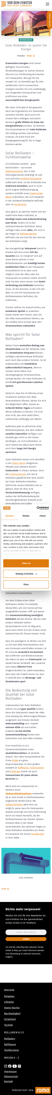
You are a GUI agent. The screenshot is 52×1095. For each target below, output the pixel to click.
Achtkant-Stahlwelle (30, 178)
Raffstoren (23, 767)
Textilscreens (37, 767)
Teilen (29, 56)
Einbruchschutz (18, 474)
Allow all (26, 563)
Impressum (10, 1071)
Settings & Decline (24, 574)
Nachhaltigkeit (12, 1013)
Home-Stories (12, 1007)
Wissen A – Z (11, 1057)
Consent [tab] (9, 516)
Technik (8, 1025)
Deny (26, 584)
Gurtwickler (20, 204)
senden (26, 939)
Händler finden (50, 19)
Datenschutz (11, 1076)
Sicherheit (10, 1019)
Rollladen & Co (14, 1032)
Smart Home (18, 463)
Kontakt (8, 1081)
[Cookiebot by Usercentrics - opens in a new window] (37, 508)
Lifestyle (9, 1002)
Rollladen (15, 771)
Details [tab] (26, 516)
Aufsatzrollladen (14, 804)
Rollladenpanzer (14, 171)
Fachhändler (37, 834)
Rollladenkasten (28, 234)
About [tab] (43, 516)
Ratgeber (9, 996)
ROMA (15, 760)
